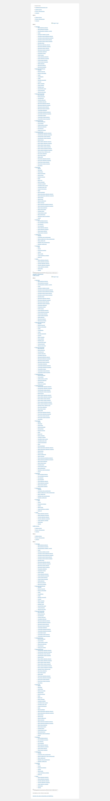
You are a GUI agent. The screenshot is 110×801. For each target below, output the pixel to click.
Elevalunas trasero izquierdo (44, 49)
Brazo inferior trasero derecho (44, 145)
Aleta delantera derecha (43, 27)
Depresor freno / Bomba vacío (44, 151)
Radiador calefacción (42, 244)
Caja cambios (40, 123)
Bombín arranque (41, 176)
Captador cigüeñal (42, 183)
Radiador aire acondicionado (44, 242)
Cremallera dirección (42, 101)
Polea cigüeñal (41, 85)
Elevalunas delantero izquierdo (44, 46)
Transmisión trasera (42, 115)
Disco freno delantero (42, 153)
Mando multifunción (42, 200)
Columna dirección (42, 100)
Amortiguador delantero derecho (44, 133)
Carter (39, 75)
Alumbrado (37, 219)
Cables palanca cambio (43, 125)
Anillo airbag (40, 171)
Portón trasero (41, 55)
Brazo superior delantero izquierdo (45, 150)
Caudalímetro (40, 76)
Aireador (39, 235)
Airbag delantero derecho (43, 260)
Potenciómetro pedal (42, 212)
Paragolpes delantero (42, 51)
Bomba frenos (41, 139)
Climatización (38, 234)
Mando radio (40, 253)
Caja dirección (41, 98)
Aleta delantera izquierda (43, 29)
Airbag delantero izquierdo (43, 261)
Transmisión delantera (42, 110)
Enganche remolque (42, 250)
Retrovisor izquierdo (42, 67)
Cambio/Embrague (39, 120)
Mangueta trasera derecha (43, 106)
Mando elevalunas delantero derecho (45, 194)
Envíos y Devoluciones (39, 11)
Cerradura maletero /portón (43, 34)
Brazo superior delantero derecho (45, 148)
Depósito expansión (42, 80)
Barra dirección (41, 94)
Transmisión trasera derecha (44, 117)
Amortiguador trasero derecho (44, 136)
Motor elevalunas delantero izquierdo (45, 206)
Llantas (39, 252)
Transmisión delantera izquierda (44, 113)
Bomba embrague (41, 121)
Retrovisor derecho (42, 65)
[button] (55, 15)
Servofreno (40, 165)
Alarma (39, 168)
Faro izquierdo (41, 226)
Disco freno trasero (42, 155)
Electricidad (37, 167)
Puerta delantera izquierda (43, 58)
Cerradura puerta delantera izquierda (45, 38)
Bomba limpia (40, 175)
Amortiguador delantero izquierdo (45, 134)
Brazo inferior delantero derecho (44, 141)
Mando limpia (40, 197)
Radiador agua (41, 87)
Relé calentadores (41, 214)
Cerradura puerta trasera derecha (45, 39)
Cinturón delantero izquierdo (44, 265)
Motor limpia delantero (42, 207)
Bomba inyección (41, 71)
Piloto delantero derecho (43, 227)
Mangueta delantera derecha (44, 103)
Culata (39, 78)
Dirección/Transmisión (39, 93)
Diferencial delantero (42, 126)
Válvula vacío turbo (42, 92)
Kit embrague (40, 128)
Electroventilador (41, 192)
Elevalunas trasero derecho (43, 48)
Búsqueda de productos (40, 272)
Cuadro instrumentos (42, 188)
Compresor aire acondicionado (44, 237)
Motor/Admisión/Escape (40, 68)
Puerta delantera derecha (43, 56)
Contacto (37, 13)
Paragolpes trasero (42, 53)
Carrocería (37, 26)
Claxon (39, 248)
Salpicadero (40, 268)
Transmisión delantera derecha (44, 112)
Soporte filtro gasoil (42, 88)
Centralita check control (43, 185)
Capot (39, 32)
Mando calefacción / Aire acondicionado (46, 239)
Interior (36, 258)
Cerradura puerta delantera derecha (45, 36)
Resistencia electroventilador (44, 216)
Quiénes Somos (38, 9)
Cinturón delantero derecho (43, 263)
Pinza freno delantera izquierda (44, 160)
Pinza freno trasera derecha (43, 162)
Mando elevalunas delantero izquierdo (46, 195)
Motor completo (41, 83)
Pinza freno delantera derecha (44, 158)
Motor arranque (41, 202)
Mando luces (40, 199)
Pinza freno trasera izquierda (44, 163)
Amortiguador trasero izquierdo (44, 138)
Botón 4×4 (40, 180)
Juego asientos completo (43, 266)
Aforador (39, 69)
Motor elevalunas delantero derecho (45, 204)
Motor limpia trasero (42, 209)
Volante (39, 270)
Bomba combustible (42, 73)
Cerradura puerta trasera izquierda (45, 41)
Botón (39, 178)
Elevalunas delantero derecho (44, 44)
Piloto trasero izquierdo (42, 232)
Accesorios (37, 245)
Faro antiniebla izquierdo (43, 222)
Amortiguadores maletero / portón (45, 31)
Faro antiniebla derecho (43, 220)
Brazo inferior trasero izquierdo (44, 146)
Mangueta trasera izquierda (43, 108)
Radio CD (40, 257)
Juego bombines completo (43, 255)
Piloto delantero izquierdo (43, 229)
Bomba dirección (41, 96)
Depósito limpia (41, 43)
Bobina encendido (41, 173)
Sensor (39, 218)
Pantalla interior (41, 211)
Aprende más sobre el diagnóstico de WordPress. (43, 795)
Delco (39, 190)
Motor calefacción (41, 240)
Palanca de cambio (42, 130)
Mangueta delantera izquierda (44, 105)
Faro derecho (40, 224)
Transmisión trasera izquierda (44, 118)
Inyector (39, 81)
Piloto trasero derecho (42, 231)
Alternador (40, 170)
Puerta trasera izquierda (43, 61)
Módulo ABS (40, 157)
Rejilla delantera (41, 63)
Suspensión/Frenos (39, 132)
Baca (39, 247)
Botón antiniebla (41, 182)
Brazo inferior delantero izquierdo (45, 143)
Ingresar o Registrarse (38, 274)
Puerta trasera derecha (42, 60)
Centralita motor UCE (42, 187)
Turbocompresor (41, 90)
